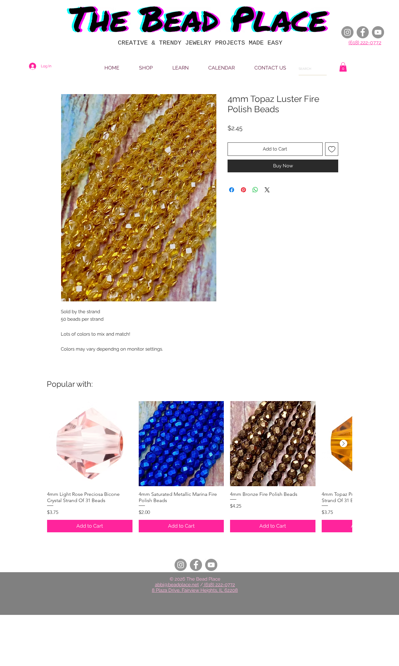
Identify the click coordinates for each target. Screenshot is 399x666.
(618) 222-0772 (365, 43)
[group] (199, 467)
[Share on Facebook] (231, 190)
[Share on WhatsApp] (255, 190)
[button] (343, 67)
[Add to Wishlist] (332, 149)
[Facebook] (363, 32)
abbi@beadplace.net (177, 584)
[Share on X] (267, 190)
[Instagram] (347, 32)
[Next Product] (343, 443)
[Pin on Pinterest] (243, 190)
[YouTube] (378, 32)
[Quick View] (89, 443)
